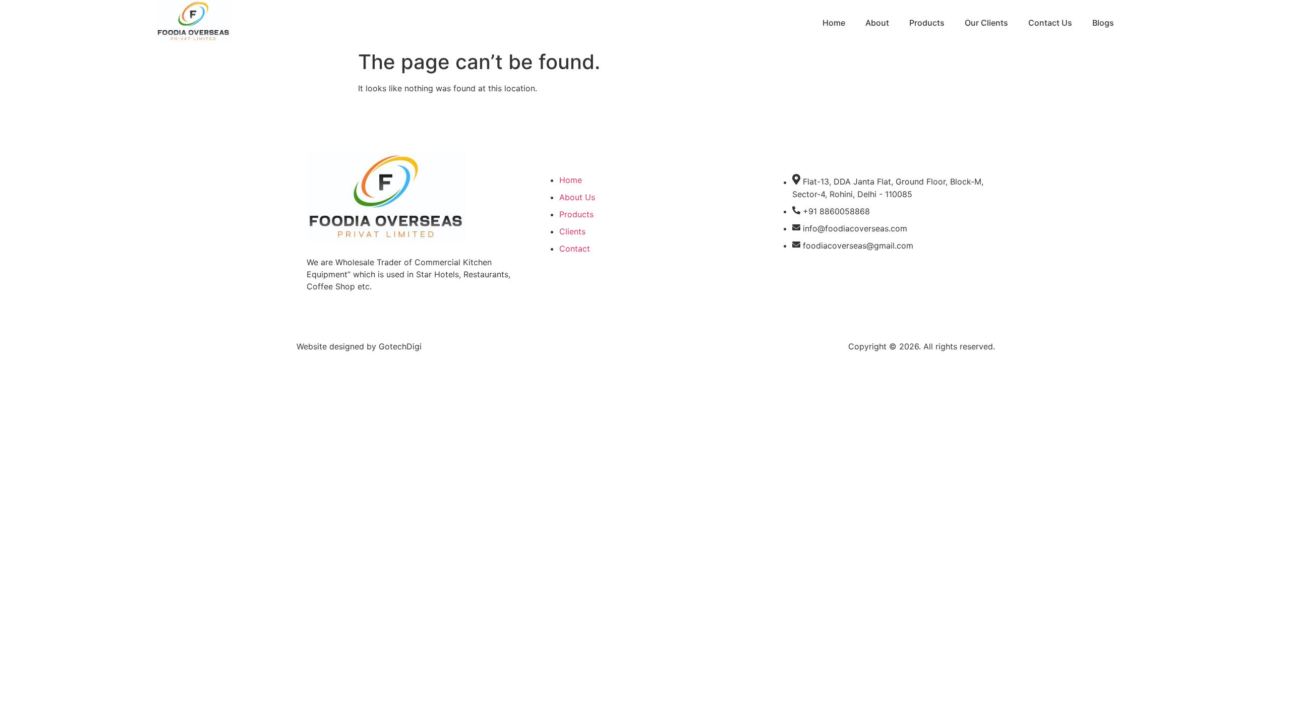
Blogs (1103, 23)
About (877, 23)
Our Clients (986, 23)
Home (834, 23)
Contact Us (1050, 23)
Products (927, 23)
